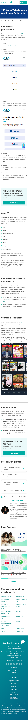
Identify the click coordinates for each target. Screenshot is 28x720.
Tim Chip (3, 631)
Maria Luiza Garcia (17, 500)
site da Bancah (12, 46)
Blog (14, 685)
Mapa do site (14, 686)
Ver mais (13, 581)
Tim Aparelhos (20, 628)
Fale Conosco (14, 683)
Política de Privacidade (14, 680)
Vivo (4, 301)
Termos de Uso (14, 681)
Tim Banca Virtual (19, 20)
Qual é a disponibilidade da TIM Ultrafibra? (6, 623)
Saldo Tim (4, 628)
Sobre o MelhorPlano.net (14, 670)
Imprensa (14, 672)
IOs (21, 322)
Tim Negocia (19, 631)
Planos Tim (11, 20)
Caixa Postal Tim (20, 596)
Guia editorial (14, 674)
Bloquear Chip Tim (6, 596)
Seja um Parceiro (14, 694)
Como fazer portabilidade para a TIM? (6, 606)
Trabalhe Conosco (14, 692)
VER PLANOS (14, 202)
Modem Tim (19, 616)
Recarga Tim (19, 621)
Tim (6, 20)
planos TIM (20, 34)
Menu (21, 2)
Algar (7, 299)
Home (2, 20)
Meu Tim (18, 611)
